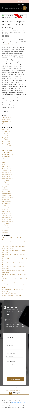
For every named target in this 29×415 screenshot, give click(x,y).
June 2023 (5, 207)
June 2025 (5, 160)
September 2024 (7, 179)
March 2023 (6, 211)
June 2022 (5, 228)
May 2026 (5, 138)
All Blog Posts (6, 118)
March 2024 (6, 191)
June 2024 (5, 185)
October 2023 (6, 201)
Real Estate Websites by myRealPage (14, 390)
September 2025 (7, 154)
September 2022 (7, 222)
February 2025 (6, 168)
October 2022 (6, 220)
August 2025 (6, 156)
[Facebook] (8, 315)
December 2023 (7, 197)
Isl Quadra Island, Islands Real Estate (13, 283)
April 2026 (5, 140)
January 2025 (6, 171)
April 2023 (5, 209)
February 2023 (6, 214)
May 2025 (5, 162)
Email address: (10, 353)
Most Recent (6, 130)
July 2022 (5, 226)
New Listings (6, 120)
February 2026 (6, 144)
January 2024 (6, 195)
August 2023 (6, 203)
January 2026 (6, 146)
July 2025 (5, 158)
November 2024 (7, 175)
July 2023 (5, 205)
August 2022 (6, 224)
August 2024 (6, 181)
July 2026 (5, 134)
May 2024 (5, 187)
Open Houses (6, 122)
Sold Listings (6, 124)
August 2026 (6, 132)
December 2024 (7, 173)
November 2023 (7, 199)
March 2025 (6, 166)
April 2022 (5, 232)
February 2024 (6, 193)
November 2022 (7, 218)
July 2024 (5, 183)
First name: (9, 337)
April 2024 (5, 189)
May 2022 (5, 230)
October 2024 (6, 177)
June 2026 (5, 136)
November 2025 (7, 150)
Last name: (9, 345)
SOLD (26, 4)
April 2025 (5, 164)
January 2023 (6, 216)
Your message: (10, 361)
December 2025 (7, 148)
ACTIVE (19, 4)
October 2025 (6, 152)
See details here (7, 44)
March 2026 (6, 142)
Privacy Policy (14, 388)
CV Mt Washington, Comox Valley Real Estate (14, 33)
